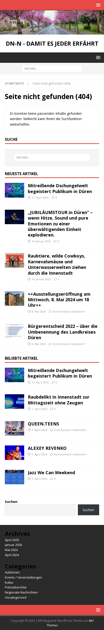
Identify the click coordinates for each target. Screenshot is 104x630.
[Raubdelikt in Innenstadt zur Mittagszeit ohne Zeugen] (14, 401)
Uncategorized (15, 597)
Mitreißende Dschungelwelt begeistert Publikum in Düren (60, 188)
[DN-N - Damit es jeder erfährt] (52, 31)
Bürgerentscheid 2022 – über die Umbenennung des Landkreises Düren (62, 331)
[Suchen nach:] (52, 68)
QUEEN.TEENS (44, 424)
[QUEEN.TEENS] (14, 428)
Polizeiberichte (16, 587)
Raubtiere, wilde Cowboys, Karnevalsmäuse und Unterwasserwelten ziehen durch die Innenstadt (57, 264)
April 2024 (12, 555)
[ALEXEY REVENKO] (14, 452)
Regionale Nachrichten (21, 592)
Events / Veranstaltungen (23, 577)
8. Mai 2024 (39, 311)
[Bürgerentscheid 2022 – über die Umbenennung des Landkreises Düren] (14, 330)
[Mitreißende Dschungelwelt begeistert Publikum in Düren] (14, 190)
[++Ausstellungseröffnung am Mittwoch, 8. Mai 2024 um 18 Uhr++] (14, 298)
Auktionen (12, 572)
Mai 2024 (11, 550)
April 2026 (12, 540)
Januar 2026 (13, 545)
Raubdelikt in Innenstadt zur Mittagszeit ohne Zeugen (58, 399)
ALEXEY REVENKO (47, 448)
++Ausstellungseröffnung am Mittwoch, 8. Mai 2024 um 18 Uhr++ (59, 299)
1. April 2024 (39, 409)
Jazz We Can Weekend (51, 472)
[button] (97, 5)
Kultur (9, 582)
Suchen (11, 501)
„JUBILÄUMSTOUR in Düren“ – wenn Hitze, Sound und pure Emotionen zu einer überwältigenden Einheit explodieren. (60, 223)
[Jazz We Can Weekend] (14, 477)
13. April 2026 (40, 197)
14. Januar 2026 (41, 241)
